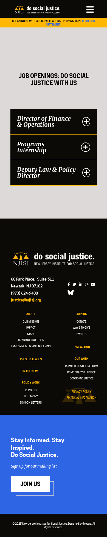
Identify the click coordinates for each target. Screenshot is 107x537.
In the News (30, 371)
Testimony (31, 396)
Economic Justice (82, 378)
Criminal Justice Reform (81, 366)
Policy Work (31, 382)
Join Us (82, 313)
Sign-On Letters (31, 402)
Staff (30, 333)
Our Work (81, 358)
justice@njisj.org (26, 300)
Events (81, 333)
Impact (30, 327)
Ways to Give (81, 327)
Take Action (81, 346)
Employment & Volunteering (31, 346)
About (30, 313)
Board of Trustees (31, 340)
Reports (30, 390)
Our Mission (31, 321)
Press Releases (31, 359)
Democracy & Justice (81, 372)
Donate (81, 321)
